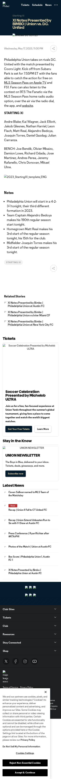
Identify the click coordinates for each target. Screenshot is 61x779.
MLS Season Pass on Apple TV (25, 82)
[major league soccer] (5, 676)
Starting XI (13, 262)
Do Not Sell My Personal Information (21, 746)
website (27, 105)
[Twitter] (6, 661)
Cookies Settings (25, 753)
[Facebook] (15, 661)
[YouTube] (34, 661)
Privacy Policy (28, 739)
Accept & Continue (25, 772)
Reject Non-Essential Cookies (25, 762)
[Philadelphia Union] (6, 5)
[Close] (45, 692)
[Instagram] (25, 661)
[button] (56, 5)
